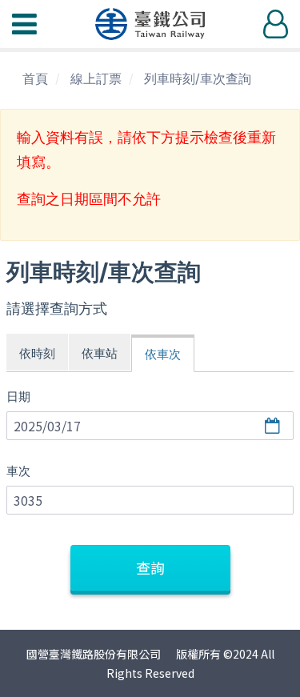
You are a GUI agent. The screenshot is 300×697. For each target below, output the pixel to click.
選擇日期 (274, 426)
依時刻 (37, 353)
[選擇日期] (145, 427)
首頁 (35, 78)
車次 (18, 471)
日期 (18, 396)
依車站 (100, 353)
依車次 (163, 354)
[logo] (150, 24)
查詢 (150, 567)
